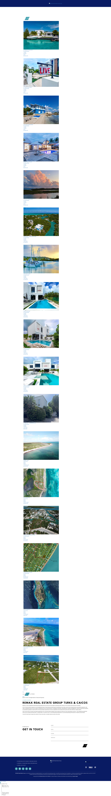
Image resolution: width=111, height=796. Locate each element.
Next (23, 696)
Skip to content (3, 781)
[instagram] (26, 768)
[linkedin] (23, 768)
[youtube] (19, 768)
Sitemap (59, 776)
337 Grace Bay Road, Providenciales (29, 763)
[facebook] (16, 768)
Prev (23, 692)
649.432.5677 (23, 765)
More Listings (31, 694)
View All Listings (32, 18)
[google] (30, 768)
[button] (0, 782)
